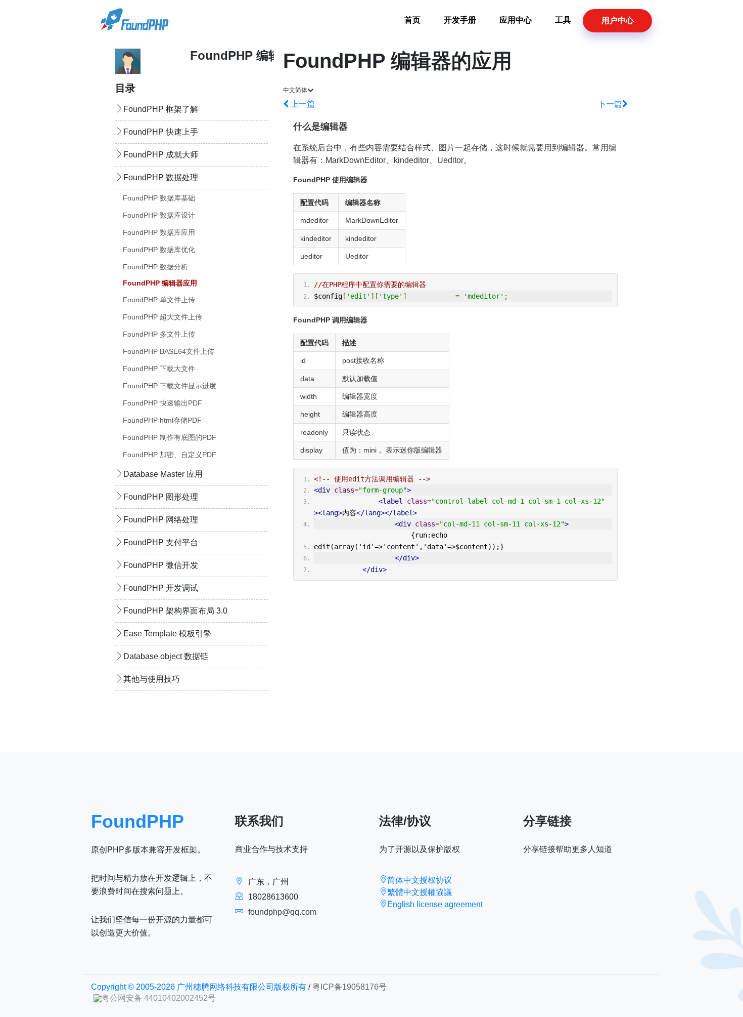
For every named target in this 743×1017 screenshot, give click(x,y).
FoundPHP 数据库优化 (159, 250)
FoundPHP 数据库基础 (159, 198)
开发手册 (460, 20)
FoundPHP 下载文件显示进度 (169, 386)
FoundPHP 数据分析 (155, 267)
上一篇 (302, 104)
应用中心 (515, 20)
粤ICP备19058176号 (349, 987)
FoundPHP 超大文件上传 (162, 317)
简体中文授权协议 (419, 880)
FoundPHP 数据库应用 (159, 232)
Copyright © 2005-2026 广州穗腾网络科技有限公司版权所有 (198, 987)
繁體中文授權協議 (419, 892)
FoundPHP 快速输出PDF (162, 403)
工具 (563, 20)
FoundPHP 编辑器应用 (160, 283)
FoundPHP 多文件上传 (159, 334)
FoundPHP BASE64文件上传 (168, 351)
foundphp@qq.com (282, 912)
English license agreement (435, 904)
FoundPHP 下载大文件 (159, 368)
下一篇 (610, 104)
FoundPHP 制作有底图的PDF (169, 437)
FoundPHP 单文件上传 (159, 300)
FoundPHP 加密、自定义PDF (169, 455)
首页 (412, 20)
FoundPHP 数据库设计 (159, 215)
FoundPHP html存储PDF (162, 420)
